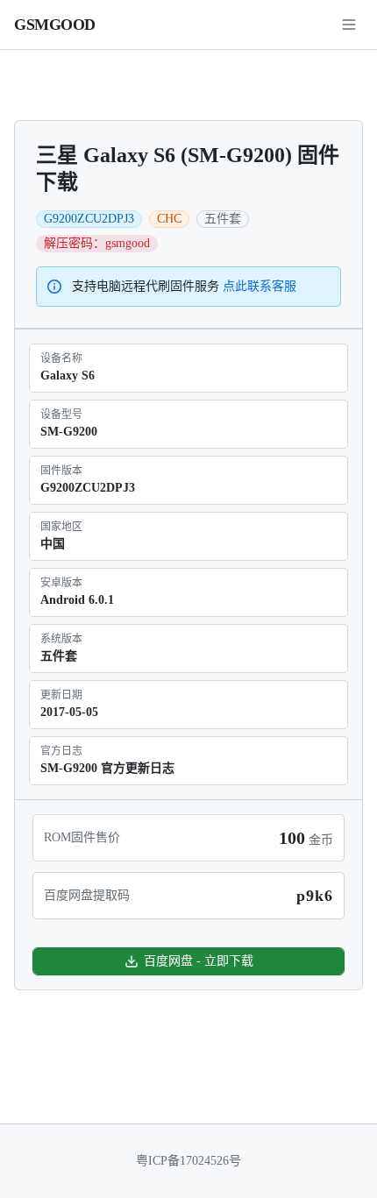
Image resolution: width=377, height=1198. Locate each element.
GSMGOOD (55, 24)
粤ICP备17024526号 (188, 1160)
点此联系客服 (259, 286)
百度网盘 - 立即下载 (198, 961)
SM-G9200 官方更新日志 (107, 768)
